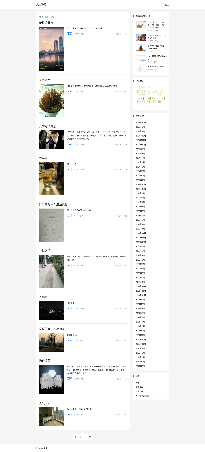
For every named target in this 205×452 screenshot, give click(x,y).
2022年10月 (141, 242)
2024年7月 (140, 158)
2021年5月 (140, 317)
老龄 (154, 102)
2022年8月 (140, 251)
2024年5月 (140, 167)
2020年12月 (141, 339)
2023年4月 (140, 215)
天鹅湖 (43, 297)
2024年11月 (141, 140)
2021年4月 (140, 321)
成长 (69, 144)
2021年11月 (141, 291)
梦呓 (69, 379)
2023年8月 (140, 197)
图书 (149, 91)
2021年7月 (140, 308)
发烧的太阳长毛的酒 (52, 329)
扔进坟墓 (44, 361)
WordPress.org (142, 396)
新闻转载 (140, 98)
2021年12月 (141, 286)
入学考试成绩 (47, 126)
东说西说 (143, 87)
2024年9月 (140, 149)
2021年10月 (141, 295)
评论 (125, 34)
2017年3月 (140, 361)
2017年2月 (140, 366)
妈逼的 (155, 91)
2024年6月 (140, 162)
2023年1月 (140, 228)
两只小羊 (152, 87)
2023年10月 (141, 189)
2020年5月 (140, 353)
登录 (138, 382)
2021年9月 (140, 299)
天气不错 (44, 403)
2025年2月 (140, 127)
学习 (138, 95)
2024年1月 (140, 180)
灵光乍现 (161, 98)
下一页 (88, 437)
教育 (159, 95)
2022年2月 (140, 277)
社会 (143, 102)
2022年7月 (140, 255)
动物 (143, 91)
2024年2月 (140, 175)
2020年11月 (141, 344)
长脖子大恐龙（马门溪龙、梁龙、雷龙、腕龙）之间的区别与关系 (157, 25)
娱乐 (161, 91)
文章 (139, 387)
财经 (159, 102)
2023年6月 (140, 206)
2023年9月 (140, 193)
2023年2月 (140, 224)
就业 (143, 95)
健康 (138, 91)
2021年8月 (140, 304)
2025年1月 (140, 131)
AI (137, 87)
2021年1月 (140, 335)
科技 (149, 102)
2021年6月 (140, 313)
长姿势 (139, 105)
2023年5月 (140, 211)
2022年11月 (141, 237)
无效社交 (44, 80)
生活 (69, 34)
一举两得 (44, 251)
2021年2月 (140, 330)
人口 (159, 87)
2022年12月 (141, 233)
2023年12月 (141, 184)
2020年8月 (140, 348)
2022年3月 (140, 273)
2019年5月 (140, 357)
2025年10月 (141, 122)
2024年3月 (140, 171)
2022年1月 (140, 282)
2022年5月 (140, 264)
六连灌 (43, 158)
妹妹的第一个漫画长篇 (53, 204)
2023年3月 (140, 220)
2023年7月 (140, 202)
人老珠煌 (41, 4)
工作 (149, 95)
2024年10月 (141, 144)
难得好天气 (46, 23)
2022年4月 (140, 268)
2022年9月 (140, 246)
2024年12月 (141, 135)
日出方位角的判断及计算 (157, 66)
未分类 (147, 98)
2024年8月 (140, 153)
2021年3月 (140, 326)
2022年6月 (140, 260)
